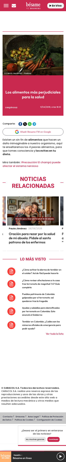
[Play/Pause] (60, 456)
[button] (6, 5)
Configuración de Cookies (49, 419)
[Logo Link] (33, 5)
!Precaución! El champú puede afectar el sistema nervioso (31, 164)
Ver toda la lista (54, 333)
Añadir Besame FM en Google (35, 132)
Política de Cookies (24, 419)
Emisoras (20, 416)
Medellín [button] (17, 455)
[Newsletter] (14, 5)
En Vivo (56, 6)
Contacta (7, 416)
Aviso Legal (33, 416)
